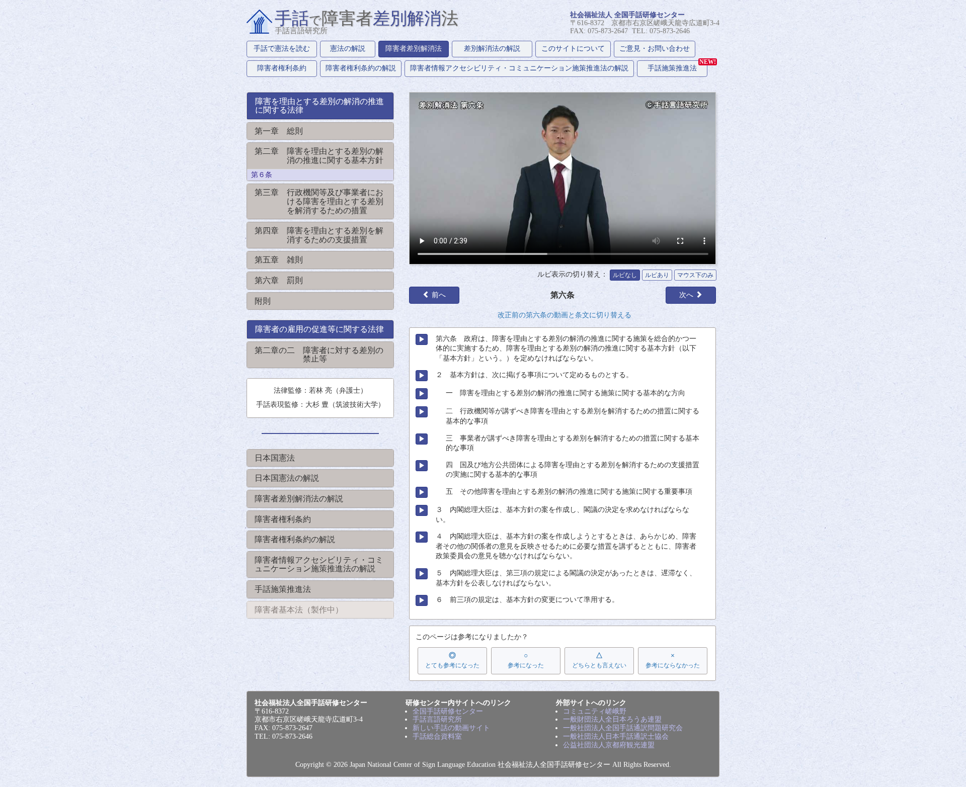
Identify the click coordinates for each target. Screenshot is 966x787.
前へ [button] (438, 295)
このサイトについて (573, 48)
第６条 (261, 175)
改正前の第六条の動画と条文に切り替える (564, 315)
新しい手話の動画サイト (451, 728)
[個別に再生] (422, 339)
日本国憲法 (275, 458)
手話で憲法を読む (282, 48)
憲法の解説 (347, 48)
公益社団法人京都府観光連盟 (609, 745)
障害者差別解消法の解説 (299, 498)
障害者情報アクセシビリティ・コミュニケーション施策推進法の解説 (519, 68)
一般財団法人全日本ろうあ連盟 (612, 719)
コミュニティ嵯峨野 (594, 711)
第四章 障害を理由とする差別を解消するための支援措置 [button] (319, 235)
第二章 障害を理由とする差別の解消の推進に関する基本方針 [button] (319, 155)
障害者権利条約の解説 (361, 68)
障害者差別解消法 (413, 48)
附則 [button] (263, 301)
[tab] (320, 106)
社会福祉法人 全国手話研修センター (627, 15)
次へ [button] (687, 295)
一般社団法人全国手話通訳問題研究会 (623, 728)
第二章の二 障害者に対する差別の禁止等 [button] (319, 355)
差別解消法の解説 (492, 48)
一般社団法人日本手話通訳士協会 (616, 736)
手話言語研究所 (437, 719)
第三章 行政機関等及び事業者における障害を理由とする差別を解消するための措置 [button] (319, 201)
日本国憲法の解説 (287, 478)
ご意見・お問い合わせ (654, 48)
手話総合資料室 (437, 736)
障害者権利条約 (281, 68)
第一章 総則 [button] (279, 131)
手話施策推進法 (677, 66)
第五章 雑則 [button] (279, 259)
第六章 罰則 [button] (279, 280)
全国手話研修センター (448, 711)
